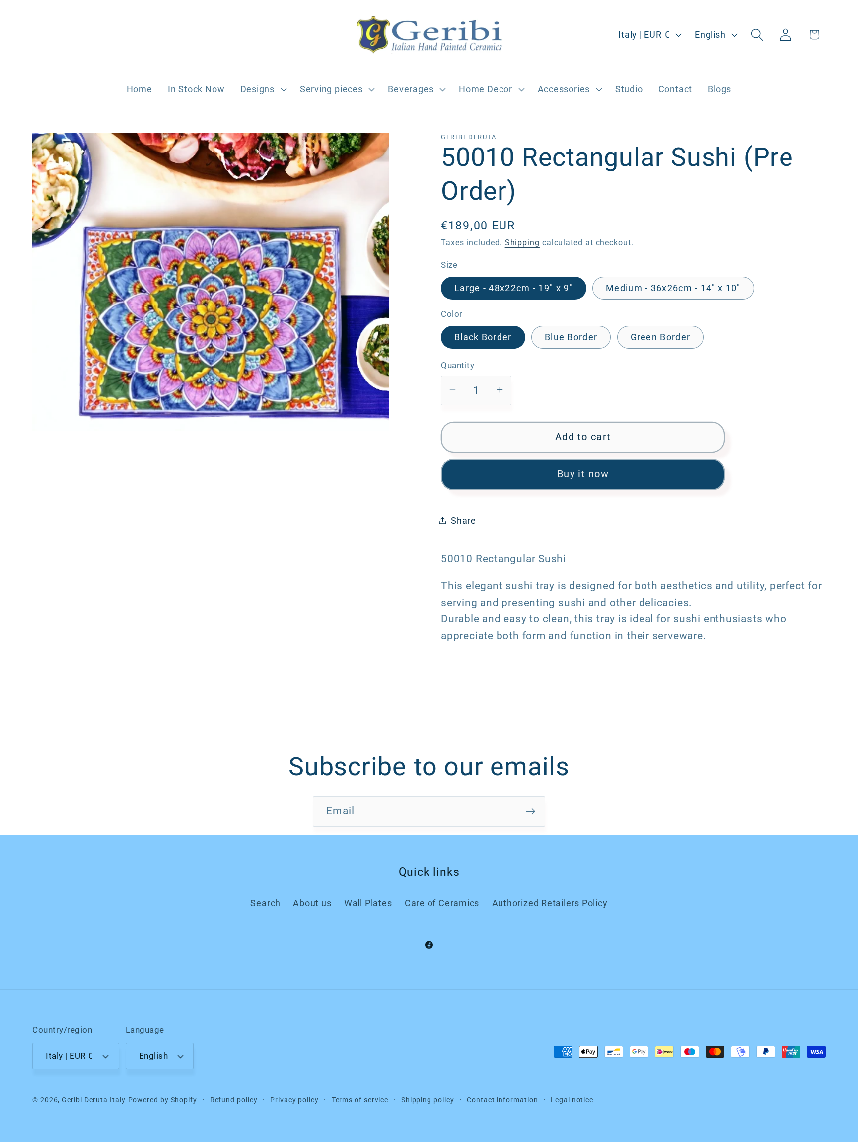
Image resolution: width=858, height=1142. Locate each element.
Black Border (483, 337)
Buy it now (583, 474)
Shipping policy (427, 1100)
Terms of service (360, 1100)
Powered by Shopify (162, 1100)
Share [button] (463, 520)
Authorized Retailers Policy (550, 903)
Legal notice (572, 1100)
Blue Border (571, 337)
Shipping (522, 242)
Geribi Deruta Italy (93, 1100)
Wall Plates (368, 903)
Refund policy (234, 1100)
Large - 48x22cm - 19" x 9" (513, 287)
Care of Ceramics (442, 903)
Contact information (502, 1100)
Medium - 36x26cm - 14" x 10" (673, 287)
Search (265, 903)
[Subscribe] (530, 811)
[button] (262, 89)
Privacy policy (294, 1100)
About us (312, 903)
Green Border (661, 337)
